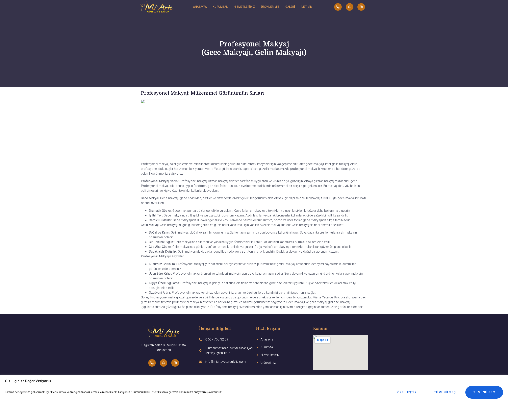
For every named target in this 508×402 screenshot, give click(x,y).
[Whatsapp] (349, 7)
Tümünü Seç (445, 392)
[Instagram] (361, 7)
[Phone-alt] (338, 7)
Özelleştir (407, 392)
